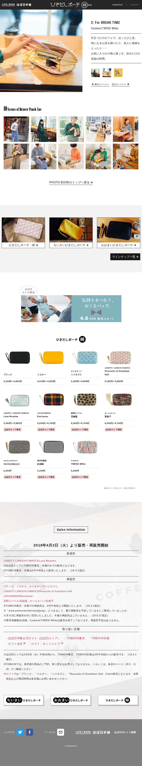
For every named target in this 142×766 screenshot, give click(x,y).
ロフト (10, 673)
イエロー (21, 586)
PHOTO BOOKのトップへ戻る (69, 182)
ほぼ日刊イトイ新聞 (125, 732)
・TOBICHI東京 (74, 638)
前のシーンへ (102, 84)
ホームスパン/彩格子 (42, 600)
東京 (128, 664)
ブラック (9, 586)
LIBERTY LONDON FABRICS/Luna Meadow (30, 560)
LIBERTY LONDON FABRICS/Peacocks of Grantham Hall (38, 591)
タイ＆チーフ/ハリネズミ (43, 586)
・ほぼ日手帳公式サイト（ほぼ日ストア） (33, 638)
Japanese (117, 4)
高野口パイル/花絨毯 (15, 600)
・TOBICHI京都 (98, 638)
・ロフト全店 (14, 643)
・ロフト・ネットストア (43, 643)
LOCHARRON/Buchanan (18, 596)
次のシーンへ (119, 84)
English (134, 4)
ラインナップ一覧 (123, 256)
